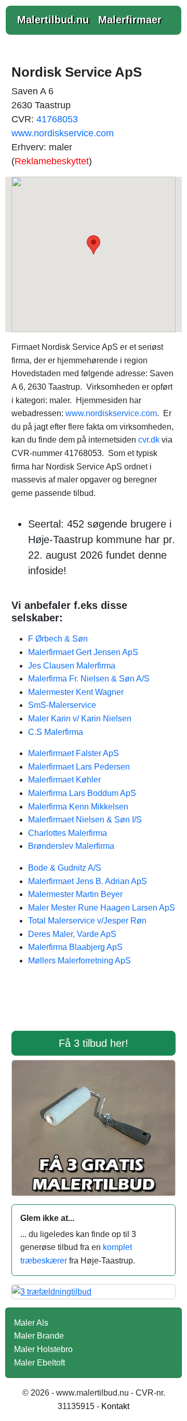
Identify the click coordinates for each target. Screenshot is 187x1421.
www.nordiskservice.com (62, 133)
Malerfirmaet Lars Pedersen (79, 766)
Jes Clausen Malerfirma (71, 665)
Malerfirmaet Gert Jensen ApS (83, 652)
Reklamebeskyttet (52, 161)
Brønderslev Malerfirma (71, 846)
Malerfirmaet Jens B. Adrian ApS (87, 881)
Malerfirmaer (130, 19)
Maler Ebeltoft (39, 1362)
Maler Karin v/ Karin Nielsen (79, 718)
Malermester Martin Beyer (75, 894)
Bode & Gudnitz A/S (64, 867)
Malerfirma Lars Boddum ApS (82, 793)
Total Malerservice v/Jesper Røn (87, 920)
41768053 (57, 119)
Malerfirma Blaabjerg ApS (75, 947)
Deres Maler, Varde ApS (72, 934)
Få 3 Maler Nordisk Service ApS (93, 1005)
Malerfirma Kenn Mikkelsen (78, 806)
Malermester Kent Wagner (76, 692)
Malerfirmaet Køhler (64, 779)
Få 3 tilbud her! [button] (93, 1043)
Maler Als (31, 1322)
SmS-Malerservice (62, 705)
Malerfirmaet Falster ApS (73, 753)
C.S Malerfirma (55, 732)
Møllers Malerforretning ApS (79, 960)
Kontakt (115, 1406)
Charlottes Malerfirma (67, 833)
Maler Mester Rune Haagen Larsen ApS (101, 907)
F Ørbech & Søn (58, 638)
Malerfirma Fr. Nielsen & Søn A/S (89, 678)
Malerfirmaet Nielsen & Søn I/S (85, 819)
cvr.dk (148, 439)
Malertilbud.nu (53, 19)
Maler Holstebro (43, 1349)
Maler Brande (39, 1335)
